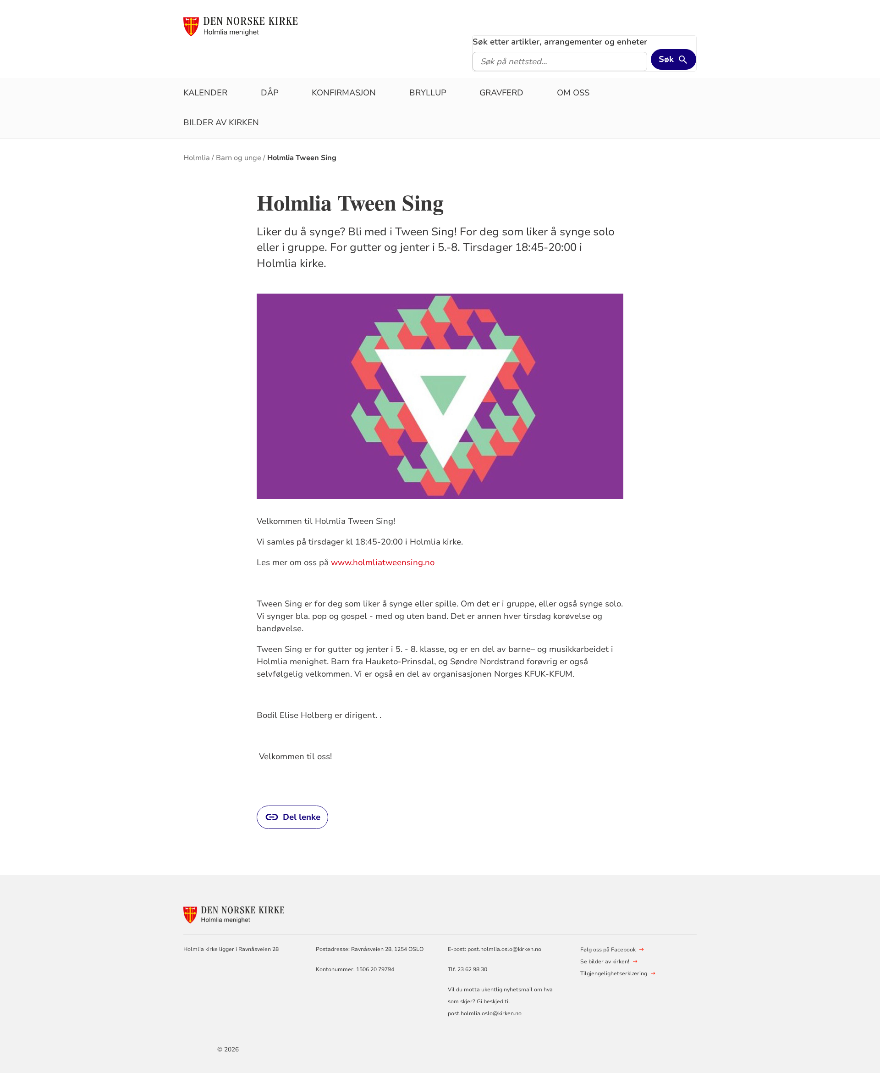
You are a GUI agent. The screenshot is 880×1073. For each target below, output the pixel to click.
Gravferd (501, 92)
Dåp (270, 92)
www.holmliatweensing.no (382, 562)
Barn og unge (238, 158)
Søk (666, 59)
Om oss (573, 92)
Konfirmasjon (344, 92)
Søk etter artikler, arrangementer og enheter (560, 41)
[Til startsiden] (240, 26)
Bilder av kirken (221, 122)
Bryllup (427, 92)
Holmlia (196, 158)
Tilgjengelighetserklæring (613, 973)
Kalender (205, 92)
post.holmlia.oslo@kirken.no (504, 949)
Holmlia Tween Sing (301, 158)
